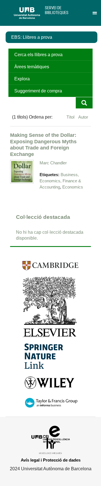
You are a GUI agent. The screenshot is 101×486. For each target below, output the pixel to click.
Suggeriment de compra (38, 90)
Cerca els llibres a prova (38, 54)
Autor (83, 117)
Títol (70, 117)
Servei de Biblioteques (56, 10)
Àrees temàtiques (31, 66)
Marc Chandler (53, 162)
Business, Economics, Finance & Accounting (60, 180)
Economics (72, 187)
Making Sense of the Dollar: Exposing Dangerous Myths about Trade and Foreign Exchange (43, 144)
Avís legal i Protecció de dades (51, 460)
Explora (22, 78)
